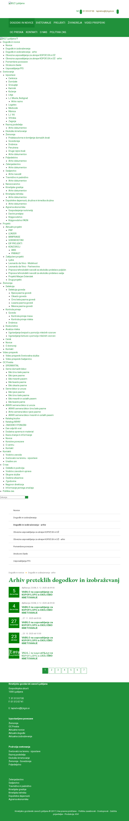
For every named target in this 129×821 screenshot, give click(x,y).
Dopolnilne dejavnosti (19, 796)
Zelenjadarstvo (16, 779)
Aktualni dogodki (17, 733)
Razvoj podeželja (17, 754)
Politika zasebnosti (87, 811)
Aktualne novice (17, 730)
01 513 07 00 (88, 11)
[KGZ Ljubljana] (17, 3)
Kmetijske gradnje (17, 789)
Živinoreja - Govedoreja (20, 761)
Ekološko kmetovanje (19, 758)
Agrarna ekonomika (18, 799)
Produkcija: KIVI (72, 814)
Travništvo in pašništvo (20, 786)
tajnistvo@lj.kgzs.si (105, 11)
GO (26, 497)
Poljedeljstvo (15, 764)
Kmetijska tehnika (17, 792)
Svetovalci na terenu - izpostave (24, 751)
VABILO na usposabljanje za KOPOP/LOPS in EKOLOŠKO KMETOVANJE (37, 594)
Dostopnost (102, 811)
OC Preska (14, 726)
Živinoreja (14, 723)
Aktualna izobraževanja (20, 736)
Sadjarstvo (14, 783)
